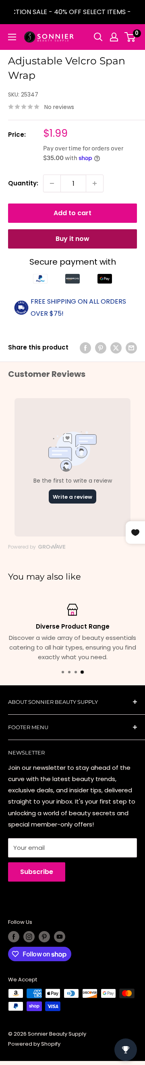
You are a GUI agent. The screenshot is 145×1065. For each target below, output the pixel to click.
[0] (130, 37)
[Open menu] (12, 37)
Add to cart (72, 213)
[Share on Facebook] (85, 348)
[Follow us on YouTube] (59, 936)
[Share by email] (131, 348)
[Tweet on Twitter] (116, 348)
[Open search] (98, 37)
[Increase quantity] (94, 183)
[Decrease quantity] (52, 183)
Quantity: (23, 183)
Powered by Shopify (34, 1044)
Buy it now (72, 238)
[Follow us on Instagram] (29, 936)
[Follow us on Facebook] (13, 936)
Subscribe (36, 871)
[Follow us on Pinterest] (44, 936)
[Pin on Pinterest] (100, 348)
